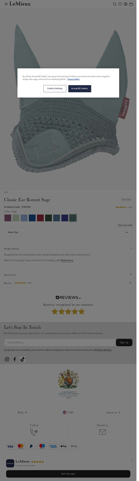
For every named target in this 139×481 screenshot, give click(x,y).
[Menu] (6, 4)
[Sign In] (126, 4)
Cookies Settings (55, 88)
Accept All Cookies (79, 88)
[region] (68, 83)
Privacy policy (103, 350)
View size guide (125, 225)
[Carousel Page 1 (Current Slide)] (5, 192)
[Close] (132, 461)
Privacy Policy (74, 79)
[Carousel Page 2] (7, 192)
